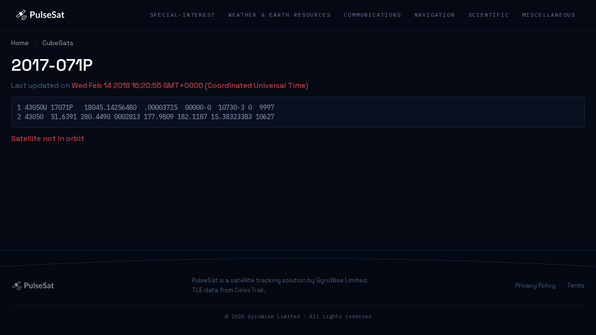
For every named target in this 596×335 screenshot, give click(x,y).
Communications (372, 14)
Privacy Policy (535, 285)
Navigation (434, 14)
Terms (576, 285)
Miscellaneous (549, 14)
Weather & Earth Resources (279, 14)
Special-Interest (183, 14)
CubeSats (58, 43)
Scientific (488, 14)
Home (20, 43)
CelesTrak (249, 290)
